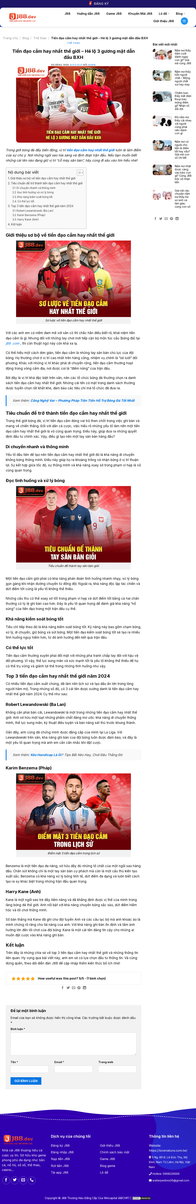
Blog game (107, 1166)
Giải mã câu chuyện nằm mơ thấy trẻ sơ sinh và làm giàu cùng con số (182, 198)
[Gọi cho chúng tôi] (32, 1180)
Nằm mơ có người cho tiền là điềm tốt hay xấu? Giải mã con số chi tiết (182, 149)
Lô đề (104, 1172)
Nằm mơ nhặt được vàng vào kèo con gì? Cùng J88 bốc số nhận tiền (183, 174)
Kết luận (16, 224)
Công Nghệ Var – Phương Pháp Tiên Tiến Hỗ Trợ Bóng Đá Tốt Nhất (82, 400)
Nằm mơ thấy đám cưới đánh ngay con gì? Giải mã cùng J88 (183, 57)
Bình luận (18, 1029)
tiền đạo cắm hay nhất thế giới (90, 150)
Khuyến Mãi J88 (140, 13)
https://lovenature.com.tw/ (168, 1150)
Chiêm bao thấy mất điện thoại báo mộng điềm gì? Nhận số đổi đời (183, 101)
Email (59, 1062)
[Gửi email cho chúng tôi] (23, 1180)
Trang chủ (10, 38)
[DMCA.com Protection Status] (141, 1198)
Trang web (105, 1062)
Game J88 (114, 13)
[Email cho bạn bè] (73, 988)
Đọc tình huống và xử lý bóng (35, 192)
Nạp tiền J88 (60, 1159)
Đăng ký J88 (60, 1145)
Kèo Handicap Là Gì (45, 755)
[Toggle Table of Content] (78, 172)
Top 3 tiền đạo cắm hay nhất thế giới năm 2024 (42, 206)
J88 (67, 13)
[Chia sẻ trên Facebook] (62, 988)
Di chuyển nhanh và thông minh (36, 187)
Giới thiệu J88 (163, 21)
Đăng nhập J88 (62, 1152)
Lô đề (163, 13)
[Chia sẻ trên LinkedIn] (84, 988)
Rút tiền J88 (60, 1166)
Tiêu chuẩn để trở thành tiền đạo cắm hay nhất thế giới (46, 183)
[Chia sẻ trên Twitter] (68, 988)
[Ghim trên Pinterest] (79, 988)
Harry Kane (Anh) (28, 219)
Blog (179, 13)
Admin (92, 64)
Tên (14, 1062)
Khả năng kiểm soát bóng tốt (34, 196)
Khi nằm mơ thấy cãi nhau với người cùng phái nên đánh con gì (183, 125)
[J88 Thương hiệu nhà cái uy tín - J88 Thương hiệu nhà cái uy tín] (22, 17)
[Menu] (184, 21)
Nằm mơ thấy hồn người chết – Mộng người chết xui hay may (183, 78)
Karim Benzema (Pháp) (31, 215)
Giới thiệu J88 (110, 1145)
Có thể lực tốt (25, 201)
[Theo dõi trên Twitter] (15, 1180)
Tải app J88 (59, 1172)
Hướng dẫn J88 (88, 13)
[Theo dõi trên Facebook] (6, 1180)
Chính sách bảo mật (114, 1152)
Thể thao (40, 38)
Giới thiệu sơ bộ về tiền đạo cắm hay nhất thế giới (42, 178)
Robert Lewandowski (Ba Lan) (34, 210)
